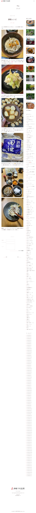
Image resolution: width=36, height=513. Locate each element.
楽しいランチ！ (29, 263)
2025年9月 (28, 353)
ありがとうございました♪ (31, 124)
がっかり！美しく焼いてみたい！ (31, 154)
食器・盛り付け (29, 329)
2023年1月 (28, 407)
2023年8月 (28, 395)
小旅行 (28, 222)
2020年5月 (28, 460)
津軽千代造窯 (29, 268)
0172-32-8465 (18, 491)
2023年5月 (28, 400)
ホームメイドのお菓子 (31, 186)
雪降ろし (28, 326)
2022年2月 (28, 425)
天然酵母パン (29, 212)
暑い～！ (28, 252)
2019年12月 (29, 469)
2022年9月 (28, 413)
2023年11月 (28, 390)
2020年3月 (28, 464)
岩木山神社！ (29, 225)
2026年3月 (28, 343)
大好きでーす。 (29, 207)
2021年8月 (28, 435)
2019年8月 (28, 475)
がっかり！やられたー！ (31, 150)
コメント (3, 246)
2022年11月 (29, 410)
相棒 (27, 284)
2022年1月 (28, 427)
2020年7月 (28, 457)
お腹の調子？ (29, 145)
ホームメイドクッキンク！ (31, 190)
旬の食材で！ (29, 248)
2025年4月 (28, 362)
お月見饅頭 (28, 137)
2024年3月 (28, 383)
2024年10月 (29, 372)
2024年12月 (29, 368)
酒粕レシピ (12, 19)
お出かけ (28, 132)
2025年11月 (29, 350)
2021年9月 (28, 433)
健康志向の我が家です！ (31, 196)
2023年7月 (28, 397)
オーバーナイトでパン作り (31, 170)
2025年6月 (28, 358)
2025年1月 (28, 367)
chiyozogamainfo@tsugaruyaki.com (18, 492)
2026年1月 (28, 346)
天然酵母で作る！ (29, 211)
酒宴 (27, 319)
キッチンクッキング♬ (31, 174)
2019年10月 (29, 472)
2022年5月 (28, 420)
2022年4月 (28, 422)
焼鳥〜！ (28, 276)
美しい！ (28, 294)
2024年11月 (29, 370)
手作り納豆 (28, 245)
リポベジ (28, 193)
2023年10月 (29, 392)
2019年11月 (28, 470)
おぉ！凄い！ (29, 130)
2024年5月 (28, 380)
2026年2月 (28, 345)
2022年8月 (28, 415)
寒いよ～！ (28, 220)
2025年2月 (28, 365)
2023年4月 (28, 402)
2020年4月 (28, 462)
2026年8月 (28, 335)
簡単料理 (28, 289)
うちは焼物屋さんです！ (31, 128)
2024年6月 (28, 378)
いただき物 (28, 126)
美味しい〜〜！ (29, 295)
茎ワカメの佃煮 (29, 305)
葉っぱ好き (28, 307)
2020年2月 (28, 465)
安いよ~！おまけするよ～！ (31, 218)
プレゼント (28, 183)
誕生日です (28, 314)
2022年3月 (28, 423)
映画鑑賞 (28, 250)
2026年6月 (28, 338)
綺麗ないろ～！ (29, 292)
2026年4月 (28, 341)
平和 (27, 227)
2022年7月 (28, 417)
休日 (27, 195)
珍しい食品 (28, 278)
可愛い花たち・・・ (30, 202)
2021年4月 (28, 442)
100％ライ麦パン (29, 116)
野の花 (28, 321)
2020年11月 (29, 450)
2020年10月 (29, 452)
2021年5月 (28, 440)
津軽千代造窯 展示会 (31, 270)
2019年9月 (28, 474)
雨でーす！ (28, 324)
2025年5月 (28, 360)
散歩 (27, 247)
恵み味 (28, 235)
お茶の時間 (28, 147)
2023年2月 (28, 405)
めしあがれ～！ (29, 160)
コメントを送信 (20, 250)
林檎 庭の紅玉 (29, 258)
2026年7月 (28, 336)
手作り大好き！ (29, 243)
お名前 (2, 240)
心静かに (28, 232)
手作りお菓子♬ (29, 237)
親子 (27, 310)
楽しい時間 (28, 265)
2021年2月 (28, 445)
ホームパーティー (29, 184)
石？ (27, 285)
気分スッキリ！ (29, 267)
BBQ (27, 117)
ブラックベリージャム (31, 180)
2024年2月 (28, 385)
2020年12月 (29, 448)
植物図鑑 (28, 262)
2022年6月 (28, 418)
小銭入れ (28, 223)
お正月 (28, 139)
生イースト (28, 279)
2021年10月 (29, 432)
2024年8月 (28, 375)
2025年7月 (28, 357)
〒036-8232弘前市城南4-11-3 (18, 495)
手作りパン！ (29, 242)
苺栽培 (28, 304)
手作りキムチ (29, 238)
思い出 (28, 233)
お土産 (28, 134)
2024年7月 (28, 377)
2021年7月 (28, 437)
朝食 (27, 255)
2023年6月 (28, 398)
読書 (27, 315)
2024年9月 (28, 373)
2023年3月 (28, 403)
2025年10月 (29, 351)
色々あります (29, 302)
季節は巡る (28, 214)
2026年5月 (28, 340)
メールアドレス (4, 242)
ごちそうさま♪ (29, 156)
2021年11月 (28, 430)
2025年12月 (29, 348)
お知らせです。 (29, 144)
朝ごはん (28, 253)
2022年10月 (29, 412)
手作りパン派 (29, 240)
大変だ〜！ (28, 206)
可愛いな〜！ (29, 201)
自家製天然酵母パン (30, 300)
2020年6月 (28, 458)
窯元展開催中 (29, 287)
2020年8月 (28, 455)
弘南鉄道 (28, 230)
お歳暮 (28, 140)
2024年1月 (28, 387)
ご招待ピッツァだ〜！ (31, 157)
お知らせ (28, 142)
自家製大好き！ (29, 299)
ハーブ (28, 178)
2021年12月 (29, 428)
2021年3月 (28, 443)
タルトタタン (29, 177)
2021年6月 (28, 438)
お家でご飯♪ (12, 22)
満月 (27, 274)
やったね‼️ (29, 162)
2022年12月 (29, 408)
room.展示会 (29, 119)
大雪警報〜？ (29, 209)
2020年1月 (28, 467)
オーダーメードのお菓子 (31, 166)
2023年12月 (29, 388)
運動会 (28, 317)
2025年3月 (28, 363)
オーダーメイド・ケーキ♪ (31, 164)
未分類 (28, 257)
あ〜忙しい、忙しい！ (31, 121)
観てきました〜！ (29, 312)
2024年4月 (28, 382)
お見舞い (28, 149)
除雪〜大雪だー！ (29, 322)
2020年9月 (28, 453)
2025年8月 (28, 355)
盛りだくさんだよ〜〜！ (31, 281)
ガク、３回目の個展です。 (31, 172)
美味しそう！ (29, 297)
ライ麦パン (28, 191)
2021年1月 (28, 447)
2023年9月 (28, 393)
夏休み (28, 204)
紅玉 (27, 290)
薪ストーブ (28, 309)
